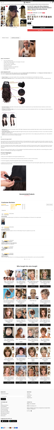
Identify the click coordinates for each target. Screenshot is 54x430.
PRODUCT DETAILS (5, 37)
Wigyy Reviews (29, 397)
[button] (52, 2)
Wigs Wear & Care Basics (5, 411)
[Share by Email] (16, 27)
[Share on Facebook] (13, 27)
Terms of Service (4, 414)
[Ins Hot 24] (3, 8)
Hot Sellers (4, 4)
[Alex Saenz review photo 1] (3, 221)
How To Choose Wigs (4, 410)
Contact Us (29, 396)
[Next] (25, 16)
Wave (29, 23)
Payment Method (4, 406)
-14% (6, 6)
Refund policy (3, 415)
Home (2, 4)
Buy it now (40, 30)
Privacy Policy (29, 395)
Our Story (28, 393)
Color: (31, 14)
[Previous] (7, 16)
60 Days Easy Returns (4, 409)
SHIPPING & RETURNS (15, 37)
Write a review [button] (49, 204)
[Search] (3, 2)
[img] (6, 213)
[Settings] (50, 2)
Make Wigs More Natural (5, 413)
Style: (29, 21)
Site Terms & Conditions (5, 407)
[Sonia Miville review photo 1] (3, 235)
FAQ (1, 403)
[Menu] (1, 2)
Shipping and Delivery (4, 405)
